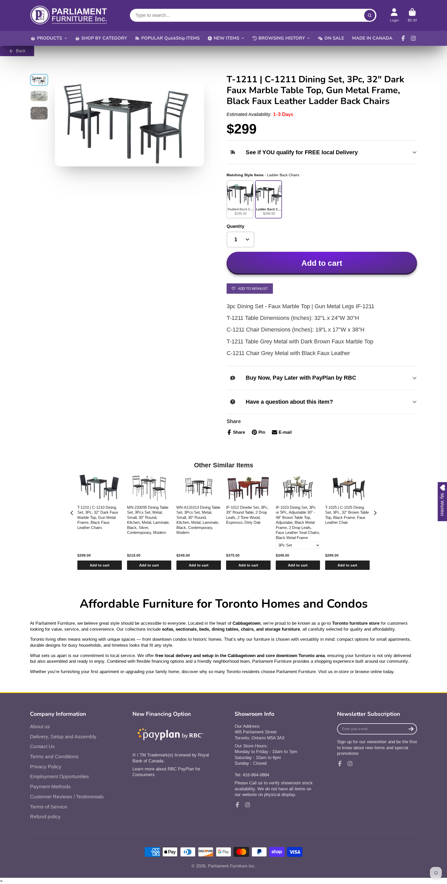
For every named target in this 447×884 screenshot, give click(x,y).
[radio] (240, 199)
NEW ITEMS (226, 38)
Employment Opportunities (59, 776)
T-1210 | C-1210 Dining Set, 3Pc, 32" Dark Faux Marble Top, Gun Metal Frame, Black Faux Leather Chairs (97, 517)
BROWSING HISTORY (281, 38)
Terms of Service (48, 806)
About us (40, 726)
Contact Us (42, 746)
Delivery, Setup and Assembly (63, 736)
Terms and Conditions (54, 756)
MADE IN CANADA (372, 38)
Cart (412, 15)
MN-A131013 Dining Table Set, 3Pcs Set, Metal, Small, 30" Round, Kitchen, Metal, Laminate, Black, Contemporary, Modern (198, 520)
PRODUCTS (49, 38)
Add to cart (99, 565)
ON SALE (334, 38)
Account (394, 15)
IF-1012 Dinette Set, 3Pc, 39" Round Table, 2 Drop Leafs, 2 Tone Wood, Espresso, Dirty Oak (247, 515)
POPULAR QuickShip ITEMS (170, 38)
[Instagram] (413, 38)
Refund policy (45, 816)
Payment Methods (50, 786)
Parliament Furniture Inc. (232, 865)
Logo (69, 15)
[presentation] (72, 513)
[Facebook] (403, 38)
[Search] (369, 15)
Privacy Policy (45, 766)
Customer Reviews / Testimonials (67, 796)
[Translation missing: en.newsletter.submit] (411, 728)
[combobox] (253, 15)
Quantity (235, 226)
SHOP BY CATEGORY (104, 38)
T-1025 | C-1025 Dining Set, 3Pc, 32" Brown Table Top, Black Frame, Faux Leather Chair (347, 515)
